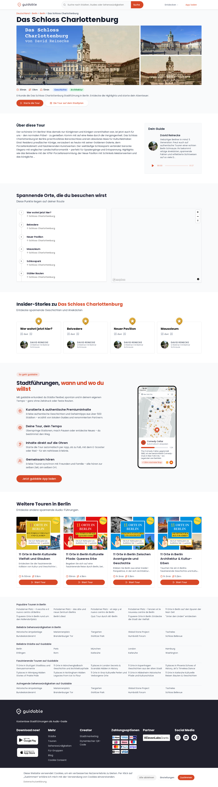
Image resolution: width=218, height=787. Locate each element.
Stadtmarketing (89, 736)
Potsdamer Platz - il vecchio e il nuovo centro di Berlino (32, 611)
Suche (136, 4)
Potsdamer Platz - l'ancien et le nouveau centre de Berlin (144, 611)
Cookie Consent (57, 760)
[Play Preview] (152, 165)
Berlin (35, 13)
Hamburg (170, 648)
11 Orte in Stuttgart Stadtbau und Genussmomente (33, 667)
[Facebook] (194, 738)
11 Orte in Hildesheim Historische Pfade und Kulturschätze (144, 674)
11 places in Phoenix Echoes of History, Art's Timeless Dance (181, 667)
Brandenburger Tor (63, 636)
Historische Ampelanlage (29, 631)
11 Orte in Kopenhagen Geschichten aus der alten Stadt (145, 667)
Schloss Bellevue (174, 636)
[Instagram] (178, 738)
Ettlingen (21, 652)
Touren (52, 741)
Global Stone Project (138, 631)
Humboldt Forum (137, 636)
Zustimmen (186, 777)
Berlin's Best (60, 616)
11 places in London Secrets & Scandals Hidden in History (106, 667)
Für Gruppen (55, 750)
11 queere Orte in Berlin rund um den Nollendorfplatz (32, 618)
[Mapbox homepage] (118, 279)
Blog (50, 755)
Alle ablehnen (146, 777)
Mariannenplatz (62, 631)
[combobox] (96, 4)
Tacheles (170, 631)
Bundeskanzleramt (26, 636)
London (132, 648)
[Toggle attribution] (198, 279)
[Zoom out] (198, 216)
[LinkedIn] (186, 738)
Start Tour (40, 582)
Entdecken (170, 4)
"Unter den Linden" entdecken (181, 616)
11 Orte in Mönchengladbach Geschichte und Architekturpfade (71, 667)
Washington (172, 652)
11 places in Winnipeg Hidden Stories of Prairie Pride (30, 674)
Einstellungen (167, 777)
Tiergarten (96, 631)
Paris (56, 648)
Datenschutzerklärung (35, 781)
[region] (157, 245)
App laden (191, 4)
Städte (52, 736)
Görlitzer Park (97, 636)
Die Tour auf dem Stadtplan (68, 103)
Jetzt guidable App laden (39, 479)
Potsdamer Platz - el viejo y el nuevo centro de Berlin (106, 611)
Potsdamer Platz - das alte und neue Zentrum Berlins (70, 611)
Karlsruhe (95, 652)
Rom (56, 652)
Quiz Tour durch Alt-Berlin (104, 616)
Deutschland (23, 13)
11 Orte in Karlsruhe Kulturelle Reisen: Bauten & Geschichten (181, 674)
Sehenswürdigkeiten (59, 745)
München (96, 648)
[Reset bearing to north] (198, 221)
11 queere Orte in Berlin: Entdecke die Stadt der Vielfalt (145, 618)
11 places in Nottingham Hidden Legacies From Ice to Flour (69, 674)
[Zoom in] (198, 212)
